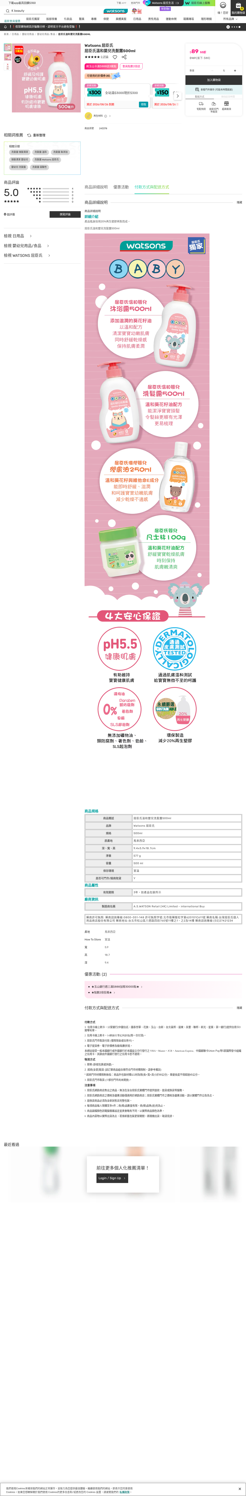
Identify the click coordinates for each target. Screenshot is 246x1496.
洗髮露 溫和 (41, 152)
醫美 (81, 19)
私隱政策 (125, 1492)
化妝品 (68, 19)
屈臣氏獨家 (33, 19)
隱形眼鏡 (206, 19)
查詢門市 (135, 3)
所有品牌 (228, 19)
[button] (238, 8)
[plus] (235, 71)
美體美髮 (121, 19)
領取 (143, 104)
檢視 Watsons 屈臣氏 (23, 256)
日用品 (137, 19)
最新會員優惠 (12, 21)
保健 (106, 19)
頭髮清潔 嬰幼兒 (19, 159)
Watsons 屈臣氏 (99, 45)
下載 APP (121, 3)
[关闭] (240, 1489)
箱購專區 (188, 19)
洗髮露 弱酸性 (39, 167)
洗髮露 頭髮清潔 (19, 152)
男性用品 (153, 19)
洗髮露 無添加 (60, 152)
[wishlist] (115, 57)
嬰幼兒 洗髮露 (18, 167)
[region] (123, 1489)
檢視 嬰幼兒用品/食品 (23, 246)
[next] (178, 96)
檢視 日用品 (14, 236)
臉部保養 (51, 19)
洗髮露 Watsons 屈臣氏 (47, 159)
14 (118, 1035)
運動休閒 (171, 19)
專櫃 (93, 19)
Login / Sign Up (110, 1178)
